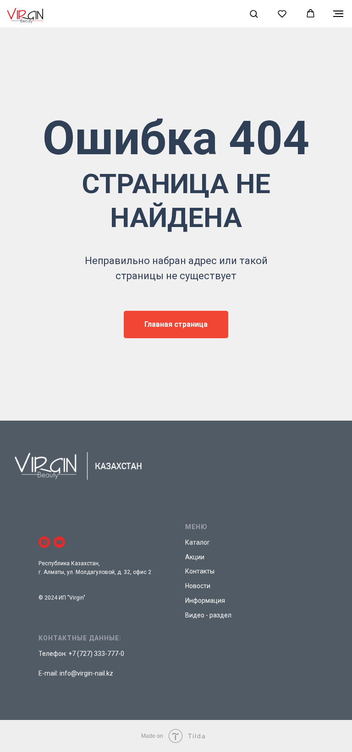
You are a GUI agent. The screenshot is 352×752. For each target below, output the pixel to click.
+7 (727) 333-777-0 (96, 653)
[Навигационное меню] (338, 14)
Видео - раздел (208, 615)
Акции (194, 557)
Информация (205, 600)
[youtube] (59, 542)
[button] (253, 13)
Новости (197, 586)
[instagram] (44, 542)
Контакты (199, 571)
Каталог (197, 542)
